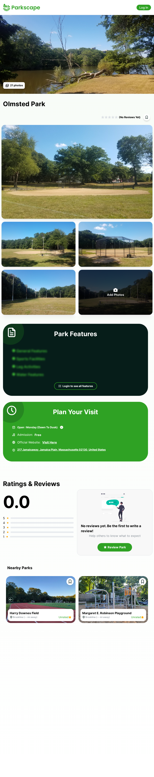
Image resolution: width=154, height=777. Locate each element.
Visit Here (49, 442)
